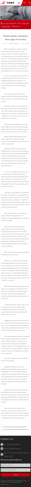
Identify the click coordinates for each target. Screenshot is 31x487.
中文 (24, 2)
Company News (5, 26)
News (19, 23)
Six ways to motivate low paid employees (15, 426)
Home (14, 23)
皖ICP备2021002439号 (15, 482)
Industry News (16, 26)
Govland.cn (12, 484)
